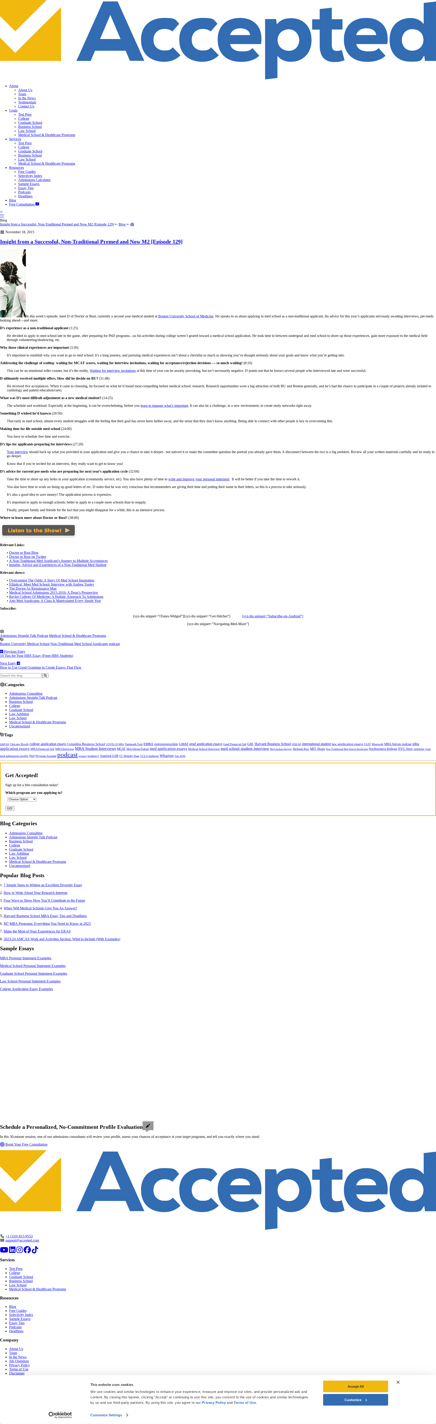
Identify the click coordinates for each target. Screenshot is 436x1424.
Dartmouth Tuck (134, 744)
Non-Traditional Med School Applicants (79, 644)
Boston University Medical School (25, 644)
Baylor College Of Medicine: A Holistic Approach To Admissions (56, 597)
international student (316, 744)
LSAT (367, 744)
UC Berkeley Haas (129, 756)
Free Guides (27, 172)
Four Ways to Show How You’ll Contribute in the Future (44, 900)
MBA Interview (64, 749)
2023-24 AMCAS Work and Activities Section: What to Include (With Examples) (62, 939)
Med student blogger (281, 749)
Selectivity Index (30, 176)
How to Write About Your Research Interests (35, 893)
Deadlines (25, 196)
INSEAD (296, 744)
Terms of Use (18, 1369)
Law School (27, 131)
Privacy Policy (19, 1365)
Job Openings (19, 1361)
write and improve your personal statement (198, 479)
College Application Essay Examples (26, 989)
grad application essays (205, 744)
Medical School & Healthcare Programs (46, 135)
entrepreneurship (166, 744)
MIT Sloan (317, 749)
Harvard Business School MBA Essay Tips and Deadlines (45, 916)
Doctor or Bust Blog (23, 553)
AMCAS (4, 744)
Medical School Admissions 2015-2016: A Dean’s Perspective (53, 592)
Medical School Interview (204, 749)
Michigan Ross (301, 749)
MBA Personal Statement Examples (25, 958)
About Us (25, 90)
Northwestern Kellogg (383, 749)
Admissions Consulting (25, 693)
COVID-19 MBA (115, 744)
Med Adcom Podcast (137, 749)
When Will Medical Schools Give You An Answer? (40, 908)
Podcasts (24, 192)
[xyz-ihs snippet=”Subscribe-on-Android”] (272, 616)
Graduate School (30, 123)
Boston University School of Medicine (185, 316)
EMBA (148, 744)
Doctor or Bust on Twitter (27, 557)
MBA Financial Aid (42, 749)
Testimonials (27, 102)
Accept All (356, 1386)
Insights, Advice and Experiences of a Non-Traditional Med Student (57, 565)
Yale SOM (180, 756)
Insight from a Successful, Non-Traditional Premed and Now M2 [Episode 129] (57, 224)
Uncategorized (19, 726)
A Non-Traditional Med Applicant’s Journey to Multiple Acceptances (58, 561)
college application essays (48, 744)
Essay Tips (26, 188)
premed (83, 756)
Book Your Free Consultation (26, 1144)
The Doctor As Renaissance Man (33, 588)
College (23, 118)
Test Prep (25, 114)
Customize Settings (106, 1415)
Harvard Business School (273, 744)
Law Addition (19, 714)
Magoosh (377, 744)
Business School (30, 127)
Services (15, 139)
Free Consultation (22, 204)
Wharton (167, 756)
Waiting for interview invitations (113, 371)
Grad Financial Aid (234, 744)
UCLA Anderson (149, 756)
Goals (13, 110)
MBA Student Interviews (95, 748)
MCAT (121, 749)
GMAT (183, 744)
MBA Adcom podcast (397, 744)
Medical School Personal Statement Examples (33, 966)
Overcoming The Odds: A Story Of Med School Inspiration (51, 580)
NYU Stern (405, 749)
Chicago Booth (19, 744)
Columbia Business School (86, 744)
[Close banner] (398, 1382)
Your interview (17, 452)
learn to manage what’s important (164, 406)
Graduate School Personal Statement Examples (33, 973)
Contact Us (26, 106)
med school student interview (245, 748)
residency (93, 756)
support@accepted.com (22, 1240)
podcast (114, 644)
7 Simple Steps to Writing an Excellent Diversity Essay (43, 885)
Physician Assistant (45, 756)
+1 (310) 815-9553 (19, 1236)
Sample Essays (29, 184)
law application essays (347, 744)
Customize (353, 1400)
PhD (32, 756)
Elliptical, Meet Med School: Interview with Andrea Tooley (51, 584)
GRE (250, 744)
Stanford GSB (109, 756)
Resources (16, 167)
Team (22, 94)
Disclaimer (17, 1373)
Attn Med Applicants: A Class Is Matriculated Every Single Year (55, 601)
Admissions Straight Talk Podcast (24, 636)
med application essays (168, 748)
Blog (12, 200)
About (13, 86)
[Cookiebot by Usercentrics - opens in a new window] (60, 1415)
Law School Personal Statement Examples (30, 981)
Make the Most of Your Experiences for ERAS (37, 931)
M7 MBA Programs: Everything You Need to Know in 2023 (47, 924)
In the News (27, 98)
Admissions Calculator (34, 180)
